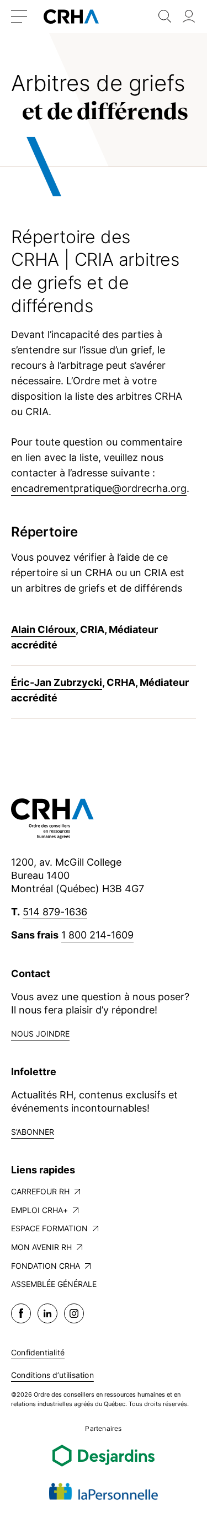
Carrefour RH (40, 1191)
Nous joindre (40, 1033)
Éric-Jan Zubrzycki (56, 682)
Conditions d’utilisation (52, 1375)
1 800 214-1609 (97, 935)
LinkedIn (47, 1313)
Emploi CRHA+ (39, 1210)
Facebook (21, 1313)
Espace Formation (49, 1228)
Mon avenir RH (41, 1247)
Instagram (74, 1313)
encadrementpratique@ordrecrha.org (99, 488)
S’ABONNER (32, 1131)
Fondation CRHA (45, 1265)
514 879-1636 (55, 912)
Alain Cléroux (43, 629)
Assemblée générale (54, 1284)
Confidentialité (38, 1352)
